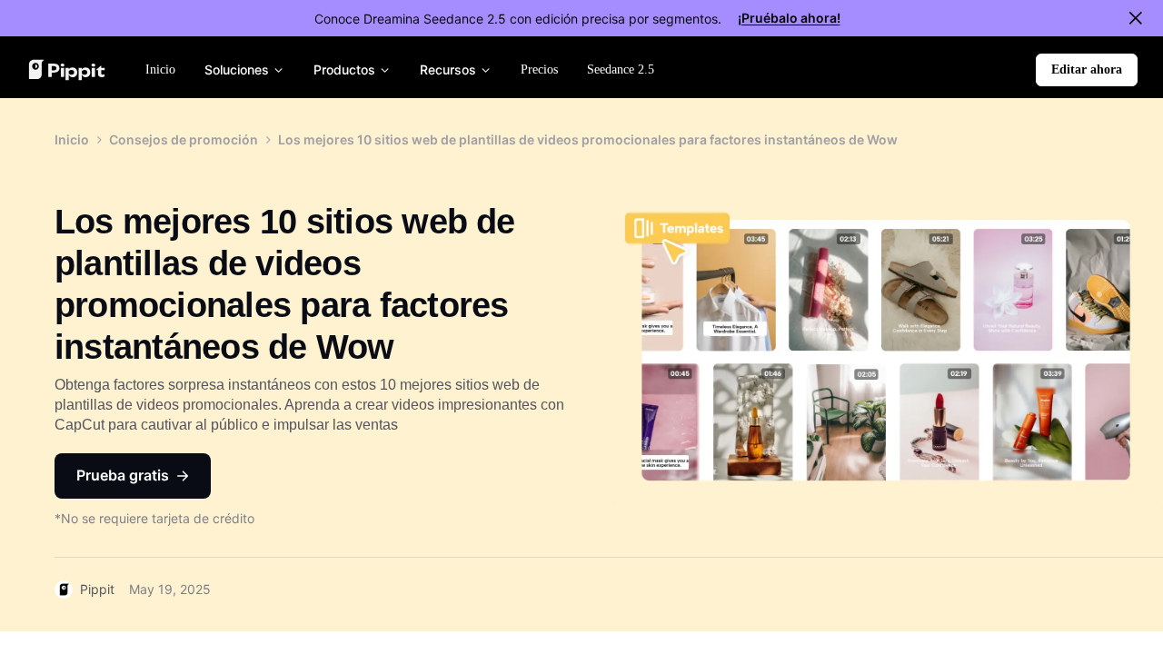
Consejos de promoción (183, 139)
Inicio (72, 139)
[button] (1087, 70)
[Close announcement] (1136, 18)
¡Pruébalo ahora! (789, 17)
